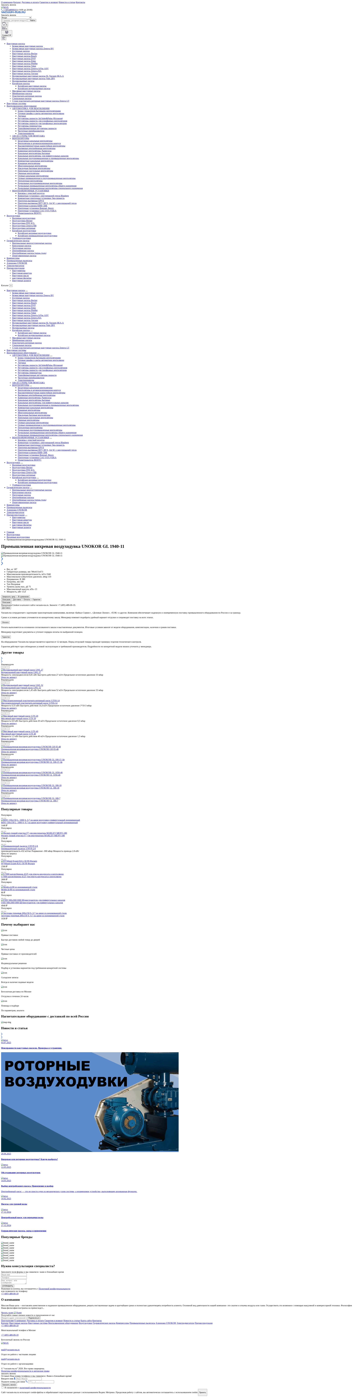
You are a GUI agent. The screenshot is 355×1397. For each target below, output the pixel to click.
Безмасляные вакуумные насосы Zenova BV (33, 48)
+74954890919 (10, 10)
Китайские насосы (21, 83)
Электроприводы (26, 133)
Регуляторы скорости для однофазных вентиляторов (42, 121)
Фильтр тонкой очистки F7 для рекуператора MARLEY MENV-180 (33, 835)
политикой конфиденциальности (35, 1387)
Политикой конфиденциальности (54, 1289)
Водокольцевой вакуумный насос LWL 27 (21, 672)
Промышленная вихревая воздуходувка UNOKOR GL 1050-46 (30, 775)
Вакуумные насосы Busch (24, 56)
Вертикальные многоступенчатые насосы (32, 243)
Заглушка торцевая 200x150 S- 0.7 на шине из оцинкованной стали (32, 915)
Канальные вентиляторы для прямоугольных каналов (43, 156)
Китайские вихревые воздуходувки (34, 233)
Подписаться (33, 1318)
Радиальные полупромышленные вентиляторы (40, 183)
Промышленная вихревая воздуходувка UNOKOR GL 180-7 (29, 801)
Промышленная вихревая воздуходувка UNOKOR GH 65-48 (30, 749)
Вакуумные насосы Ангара (25, 73)
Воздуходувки (13, 216)
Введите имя (7, 1378)
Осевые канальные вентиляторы (33, 176)
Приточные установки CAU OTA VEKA (37, 211)
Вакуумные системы (16, 103)
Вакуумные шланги (21, 280)
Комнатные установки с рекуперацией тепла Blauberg (43, 196)
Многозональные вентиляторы (32, 166)
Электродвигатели (15, 265)
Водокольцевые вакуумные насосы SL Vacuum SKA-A (38, 76)
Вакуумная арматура (22, 273)
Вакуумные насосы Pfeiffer (25, 63)
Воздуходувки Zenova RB (24, 225)
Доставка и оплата (30, 2)
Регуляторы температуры (30, 126)
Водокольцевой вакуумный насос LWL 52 (21, 688)
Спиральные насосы (21, 98)
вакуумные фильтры (21, 278)
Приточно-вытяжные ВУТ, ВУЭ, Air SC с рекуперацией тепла (47, 203)
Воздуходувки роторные (23, 228)
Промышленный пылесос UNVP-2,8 (18, 848)
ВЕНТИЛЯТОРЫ (20, 138)
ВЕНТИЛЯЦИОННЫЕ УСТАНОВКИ (30, 191)
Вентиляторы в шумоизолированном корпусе (39, 143)
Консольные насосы (21, 245)
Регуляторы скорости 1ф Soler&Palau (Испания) (40, 118)
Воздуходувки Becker (22, 221)
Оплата (27, 600)
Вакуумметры (18, 270)
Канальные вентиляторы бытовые (34, 153)
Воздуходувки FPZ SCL (23, 223)
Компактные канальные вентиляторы (35, 161)
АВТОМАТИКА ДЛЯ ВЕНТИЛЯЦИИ (31, 108)
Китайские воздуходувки (24, 230)
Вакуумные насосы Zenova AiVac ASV (30, 68)
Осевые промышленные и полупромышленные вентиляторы (47, 178)
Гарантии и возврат (49, 2)
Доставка (17, 600)
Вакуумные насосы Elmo (24, 61)
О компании (7, 2)
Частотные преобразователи (31, 131)
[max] (5, 7)
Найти (32, 20)
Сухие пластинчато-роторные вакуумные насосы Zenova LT (40, 101)
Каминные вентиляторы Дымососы (34, 151)
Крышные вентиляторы (29, 163)
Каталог (17, 2)
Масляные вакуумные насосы (26, 91)
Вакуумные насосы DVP (24, 58)
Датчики (22, 116)
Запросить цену (8, 597)
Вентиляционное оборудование (22, 106)
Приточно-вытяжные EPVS (31, 201)
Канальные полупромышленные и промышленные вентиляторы (48, 158)
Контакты (80, 2)
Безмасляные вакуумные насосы (27, 46)
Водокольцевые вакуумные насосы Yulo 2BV (33, 78)
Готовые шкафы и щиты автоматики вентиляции (41, 113)
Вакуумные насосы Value (24, 66)
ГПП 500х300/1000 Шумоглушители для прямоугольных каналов (32, 902)
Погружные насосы (21, 248)
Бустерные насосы (21, 51)
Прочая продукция (15, 268)
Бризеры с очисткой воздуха (31, 193)
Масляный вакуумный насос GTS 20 (18, 718)
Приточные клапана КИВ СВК (32, 206)
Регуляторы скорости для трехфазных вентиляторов (42, 123)
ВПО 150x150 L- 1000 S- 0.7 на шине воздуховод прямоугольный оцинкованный (39, 822)
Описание (6, 600)
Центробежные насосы (23, 250)
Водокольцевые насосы (23, 81)
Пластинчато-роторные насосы (27, 96)
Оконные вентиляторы (28, 173)
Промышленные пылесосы (19, 260)
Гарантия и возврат (54, 1320)
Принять (202, 1392)
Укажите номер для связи (13, 1382)
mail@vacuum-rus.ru (10, 1349)
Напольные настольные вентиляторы (35, 171)
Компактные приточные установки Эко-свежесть (41, 198)
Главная (10, 532)
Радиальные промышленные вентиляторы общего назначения (47, 186)
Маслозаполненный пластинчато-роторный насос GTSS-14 (29, 703)
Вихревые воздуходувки (23, 218)
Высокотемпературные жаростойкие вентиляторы (41, 146)
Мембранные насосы (22, 93)
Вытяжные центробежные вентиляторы (36, 148)
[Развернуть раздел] (27, 291)
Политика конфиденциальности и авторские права (25, 1371)
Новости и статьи (67, 2)
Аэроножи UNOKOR (17, 263)
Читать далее (7, 1312)
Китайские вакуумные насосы (32, 86)
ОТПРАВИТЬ (7, 1286)
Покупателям (7, 1320)
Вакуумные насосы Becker (24, 53)
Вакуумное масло (20, 275)
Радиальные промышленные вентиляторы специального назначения (50, 188)
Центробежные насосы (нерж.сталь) (29, 253)
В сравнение (23, 597)
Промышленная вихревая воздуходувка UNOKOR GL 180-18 (30, 788)
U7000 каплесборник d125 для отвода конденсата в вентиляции (31, 876)
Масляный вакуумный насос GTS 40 (18, 734)
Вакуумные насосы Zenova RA (26, 71)
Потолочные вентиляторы (30, 181)
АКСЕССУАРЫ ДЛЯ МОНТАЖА (28, 136)
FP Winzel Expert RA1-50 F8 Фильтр (18, 863)
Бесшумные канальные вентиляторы (35, 141)
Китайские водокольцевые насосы (34, 88)
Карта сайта (86, 1320)
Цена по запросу (9, 677)
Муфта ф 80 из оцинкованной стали (18, 889)
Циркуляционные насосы (24, 255)
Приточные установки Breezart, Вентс (36, 208)
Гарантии (36, 600)
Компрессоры (13, 258)
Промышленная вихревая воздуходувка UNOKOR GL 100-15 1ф (31, 762)
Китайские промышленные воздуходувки (37, 235)
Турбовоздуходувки (21, 238)
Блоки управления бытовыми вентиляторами (39, 111)
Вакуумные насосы (16, 43)
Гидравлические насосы (18, 240)
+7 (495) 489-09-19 (9, 1294)
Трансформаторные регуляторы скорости (37, 128)
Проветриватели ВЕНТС (29, 213)
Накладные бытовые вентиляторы (34, 168)
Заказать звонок (9, 1385)
